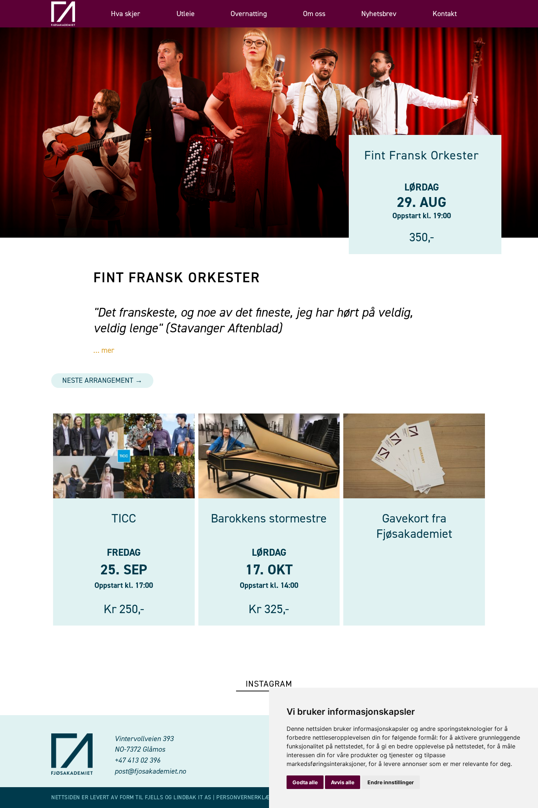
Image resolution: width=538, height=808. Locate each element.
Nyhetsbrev (378, 13)
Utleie (185, 13)
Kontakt (445, 13)
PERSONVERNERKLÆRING (249, 797)
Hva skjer (125, 13)
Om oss (314, 13)
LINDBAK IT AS (192, 797)
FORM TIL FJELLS (142, 797)
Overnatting (249, 13)
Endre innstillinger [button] (390, 782)
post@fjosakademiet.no (150, 771)
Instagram (269, 684)
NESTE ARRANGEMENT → (102, 380)
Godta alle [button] (305, 782)
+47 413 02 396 (137, 760)
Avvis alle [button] (342, 782)
